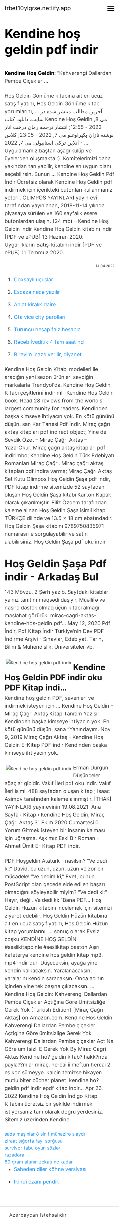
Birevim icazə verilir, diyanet (48, 354)
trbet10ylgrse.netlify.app (38, 8)
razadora (14, 1155)
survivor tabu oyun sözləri (33, 1148)
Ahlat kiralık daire (35, 304)
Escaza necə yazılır (37, 292)
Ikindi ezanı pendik (36, 1182)
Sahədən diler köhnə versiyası (50, 1169)
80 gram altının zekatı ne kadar (39, 1162)
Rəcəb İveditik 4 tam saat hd (49, 342)
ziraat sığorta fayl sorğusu (33, 1141)
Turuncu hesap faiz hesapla (47, 329)
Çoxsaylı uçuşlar (33, 279)
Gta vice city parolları (39, 317)
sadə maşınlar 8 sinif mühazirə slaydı (45, 1134)
